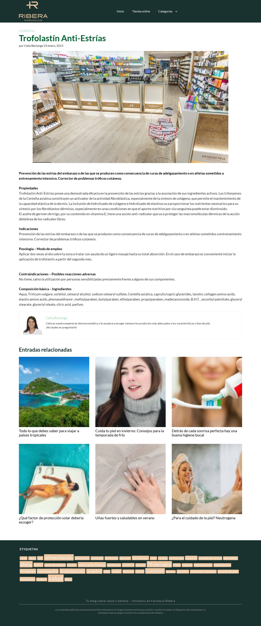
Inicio (120, 11)
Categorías (165, 11)
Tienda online (141, 11)
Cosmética (26, 30)
